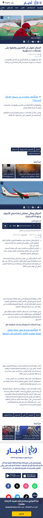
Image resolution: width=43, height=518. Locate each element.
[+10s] (38, 226)
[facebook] (8, 486)
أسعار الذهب (31, 7)
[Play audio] (5, 226)
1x (10, 226)
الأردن (22, 7)
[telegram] (17, 497)
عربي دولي (37, 56)
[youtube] (8, 497)
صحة (16, 7)
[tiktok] (26, 497)
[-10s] (33, 226)
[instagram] (26, 486)
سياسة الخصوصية (11, 507)
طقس (2, 7)
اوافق (21, 514)
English (7, 3)
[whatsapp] (34, 486)
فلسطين (10, 7)
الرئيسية (39, 7)
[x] (17, 486)
